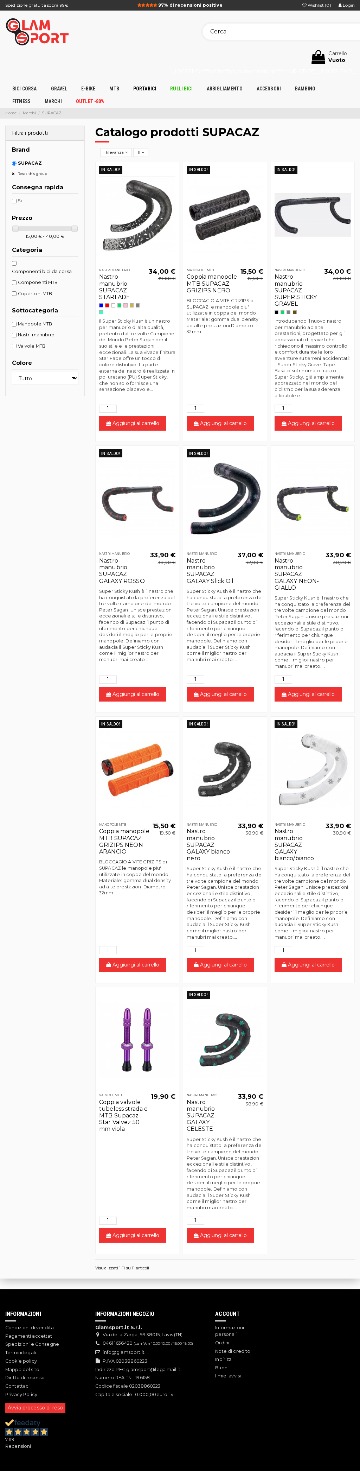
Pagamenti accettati (29, 1336)
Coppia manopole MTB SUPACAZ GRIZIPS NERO (212, 283)
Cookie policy (21, 1361)
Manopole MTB (35, 323)
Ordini (222, 1342)
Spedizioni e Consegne (32, 1344)
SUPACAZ (30, 163)
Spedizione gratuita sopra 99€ (36, 5)
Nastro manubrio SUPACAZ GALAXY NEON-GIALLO (297, 574)
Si (20, 200)
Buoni (222, 1367)
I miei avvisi (228, 1375)
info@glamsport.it (123, 1352)
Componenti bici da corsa (42, 271)
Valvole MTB (32, 346)
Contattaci (17, 1386)
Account (227, 1314)
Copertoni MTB (35, 293)
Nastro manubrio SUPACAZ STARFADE (114, 286)
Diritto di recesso (25, 1377)
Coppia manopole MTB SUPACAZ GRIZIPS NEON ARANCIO (124, 841)
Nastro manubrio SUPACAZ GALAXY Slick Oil (210, 570)
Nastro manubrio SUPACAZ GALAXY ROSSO (122, 570)
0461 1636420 (118, 1343)
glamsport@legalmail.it (153, 1369)
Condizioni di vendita (29, 1327)
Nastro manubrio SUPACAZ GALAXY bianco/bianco (294, 845)
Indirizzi (223, 1359)
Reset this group (32, 173)
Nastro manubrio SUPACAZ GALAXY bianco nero (208, 845)
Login (348, 5)
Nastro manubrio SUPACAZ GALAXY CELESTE (201, 1116)
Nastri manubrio (36, 334)
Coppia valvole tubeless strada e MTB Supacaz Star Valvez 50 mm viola (123, 1116)
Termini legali (20, 1352)
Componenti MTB (38, 282)
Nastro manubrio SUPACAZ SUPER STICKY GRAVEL (296, 290)
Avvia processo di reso (35, 1408)
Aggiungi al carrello (135, 423)
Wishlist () (319, 5)
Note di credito (232, 1351)
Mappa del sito (22, 1369)
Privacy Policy (21, 1394)
